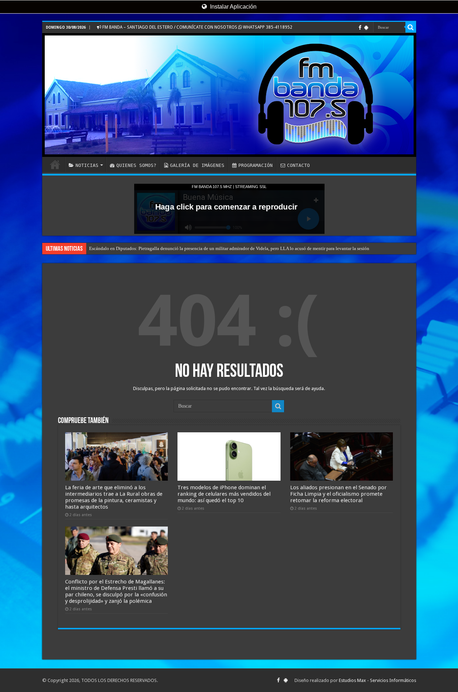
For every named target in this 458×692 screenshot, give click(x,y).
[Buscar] (410, 27)
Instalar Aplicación (233, 7)
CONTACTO (298, 165)
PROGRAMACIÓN (255, 165)
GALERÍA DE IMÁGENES (197, 165)
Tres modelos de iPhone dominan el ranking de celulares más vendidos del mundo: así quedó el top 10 (224, 494)
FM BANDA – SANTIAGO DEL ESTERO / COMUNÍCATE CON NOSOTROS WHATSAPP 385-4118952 (196, 27)
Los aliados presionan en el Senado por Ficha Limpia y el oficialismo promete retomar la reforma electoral (338, 494)
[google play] (366, 27)
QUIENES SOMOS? (136, 165)
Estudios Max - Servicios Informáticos (377, 680)
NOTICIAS (86, 165)
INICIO (55, 164)
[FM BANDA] (229, 95)
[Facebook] (360, 27)
